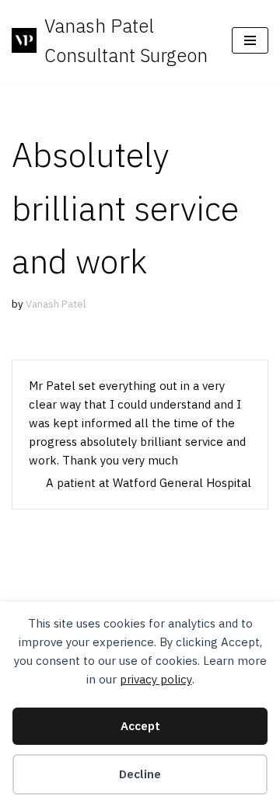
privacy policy (156, 679)
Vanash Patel (56, 304)
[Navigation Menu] (250, 40)
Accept (140, 725)
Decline (140, 774)
